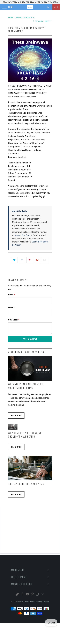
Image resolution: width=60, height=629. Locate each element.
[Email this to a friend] (45, 260)
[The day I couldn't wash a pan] (30, 479)
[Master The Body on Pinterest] (32, 594)
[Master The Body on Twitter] (17, 594)
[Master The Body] (30, 7)
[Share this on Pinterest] (29, 260)
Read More (16, 415)
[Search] (48, 7)
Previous (38, 21)
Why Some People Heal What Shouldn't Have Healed (24, 434)
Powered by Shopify (40, 602)
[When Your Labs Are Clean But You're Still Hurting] (30, 380)
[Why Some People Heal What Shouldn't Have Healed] (12, 428)
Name (11, 295)
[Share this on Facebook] (22, 260)
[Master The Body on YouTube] (27, 594)
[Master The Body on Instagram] (37, 594)
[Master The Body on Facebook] (22, 594)
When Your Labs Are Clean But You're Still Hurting (26, 386)
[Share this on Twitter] (14, 260)
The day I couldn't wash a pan (26, 484)
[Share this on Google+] (37, 260)
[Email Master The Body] (42, 594)
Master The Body (22, 235)
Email (11, 307)
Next (47, 21)
